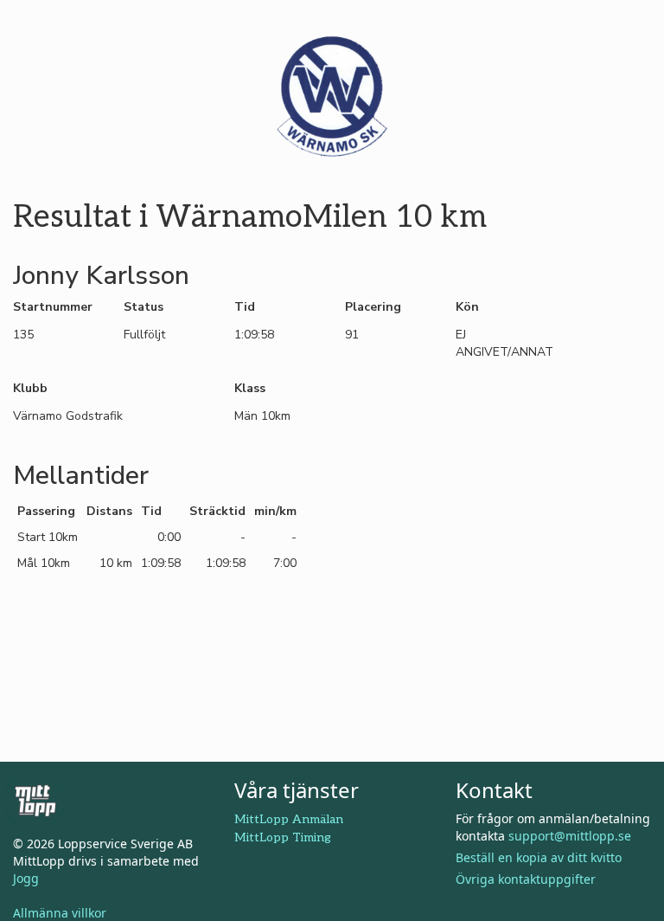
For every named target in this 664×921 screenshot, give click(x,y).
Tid (244, 307)
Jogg (26, 878)
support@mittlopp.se (569, 836)
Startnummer (53, 307)
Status (143, 307)
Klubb (30, 388)
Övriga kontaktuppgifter (526, 879)
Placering (373, 307)
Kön (467, 307)
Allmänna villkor (59, 913)
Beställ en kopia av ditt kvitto (539, 857)
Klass (249, 388)
